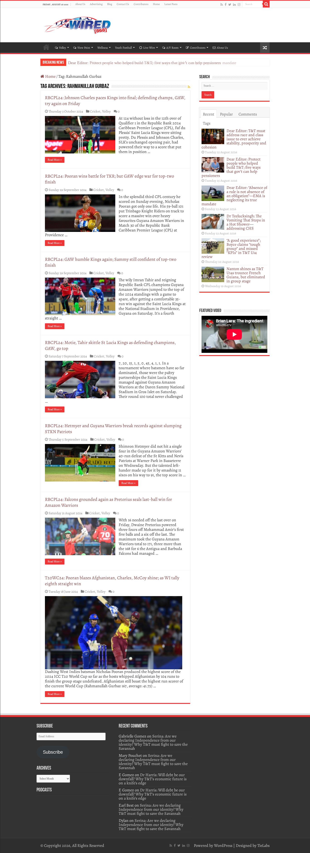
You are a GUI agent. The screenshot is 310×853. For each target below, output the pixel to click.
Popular (226, 114)
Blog (109, 4)
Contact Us (123, 4)
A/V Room (172, 48)
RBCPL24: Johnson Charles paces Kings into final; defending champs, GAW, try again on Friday (115, 101)
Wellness (102, 48)
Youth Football (123, 48)
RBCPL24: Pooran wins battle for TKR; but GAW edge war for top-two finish (109, 179)
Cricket (95, 111)
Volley (62, 48)
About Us (80, 4)
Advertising (96, 4)
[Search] (266, 4)
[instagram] (239, 4)
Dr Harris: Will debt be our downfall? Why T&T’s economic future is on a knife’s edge (153, 779)
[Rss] (221, 4)
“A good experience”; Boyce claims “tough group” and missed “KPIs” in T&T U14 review (231, 248)
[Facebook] (225, 4)
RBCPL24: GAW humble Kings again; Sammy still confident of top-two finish (110, 262)
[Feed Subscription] (189, 87)
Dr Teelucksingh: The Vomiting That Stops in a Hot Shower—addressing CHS (245, 222)
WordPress (223, 845)
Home (156, 4)
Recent (208, 114)
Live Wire (149, 48)
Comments (248, 114)
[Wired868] (78, 24)
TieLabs (263, 845)
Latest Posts (170, 4)
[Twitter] (230, 4)
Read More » (55, 159)
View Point (83, 48)
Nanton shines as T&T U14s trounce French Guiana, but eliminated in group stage (245, 275)
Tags (206, 123)
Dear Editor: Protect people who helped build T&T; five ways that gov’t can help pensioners (231, 167)
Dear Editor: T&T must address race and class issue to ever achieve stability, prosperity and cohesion (234, 139)
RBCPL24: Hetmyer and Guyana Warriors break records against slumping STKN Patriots (113, 429)
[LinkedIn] (234, 4)
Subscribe (53, 752)
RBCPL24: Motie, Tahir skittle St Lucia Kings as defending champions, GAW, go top (110, 345)
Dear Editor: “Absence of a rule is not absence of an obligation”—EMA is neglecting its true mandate (152, 62)
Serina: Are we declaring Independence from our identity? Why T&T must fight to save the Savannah (153, 742)
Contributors (141, 4)
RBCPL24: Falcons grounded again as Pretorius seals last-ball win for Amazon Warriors (108, 502)
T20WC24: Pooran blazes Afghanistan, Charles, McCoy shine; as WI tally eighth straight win (112, 581)
